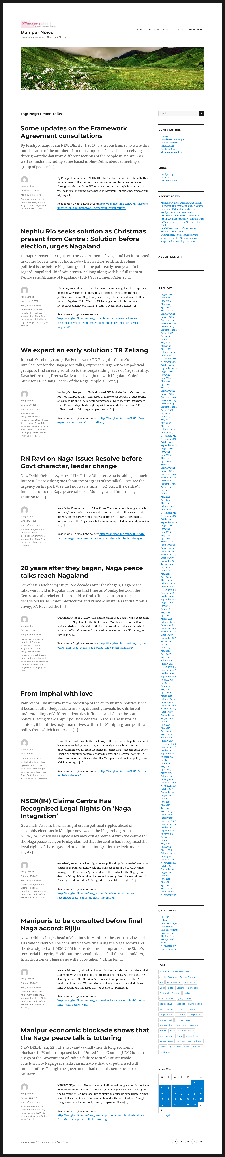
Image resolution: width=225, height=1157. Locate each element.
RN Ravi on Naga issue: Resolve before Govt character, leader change (81, 462)
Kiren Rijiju (40, 998)
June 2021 (165, 493)
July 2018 (165, 606)
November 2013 (168, 786)
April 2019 (166, 577)
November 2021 (168, 477)
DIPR (162, 988)
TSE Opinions (40, 778)
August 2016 (167, 680)
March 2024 (167, 387)
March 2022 (167, 464)
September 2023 (169, 407)
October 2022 (167, 442)
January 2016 (167, 702)
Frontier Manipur (169, 923)
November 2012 (168, 824)
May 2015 (165, 728)
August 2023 (167, 410)
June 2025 (166, 339)
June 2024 (166, 378)
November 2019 (168, 554)
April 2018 (166, 615)
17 (162, 1099)
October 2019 (167, 558)
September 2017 (168, 638)
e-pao (170, 988)
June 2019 (166, 570)
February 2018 (168, 622)
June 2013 (165, 802)
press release (192, 1036)
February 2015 (168, 737)
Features (176, 993)
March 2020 (167, 542)
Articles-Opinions (168, 977)
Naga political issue (36, 319)
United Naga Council (35, 897)
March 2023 (166, 426)
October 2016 (167, 673)
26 (175, 1104)
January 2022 (167, 471)
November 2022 (168, 439)
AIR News (164, 971)
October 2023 (167, 403)
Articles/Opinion (188, 977)
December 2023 (168, 397)
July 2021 (165, 490)
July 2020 (165, 529)
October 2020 (167, 519)
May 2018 (165, 612)
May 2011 (165, 882)
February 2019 (168, 583)
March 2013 (166, 811)
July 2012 (165, 837)
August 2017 (167, 641)
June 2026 (166, 301)
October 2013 (167, 789)
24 (161, 1104)
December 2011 (168, 859)
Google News (167, 926)
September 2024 (169, 368)
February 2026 (168, 314)
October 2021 (167, 480)
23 (201, 1099)
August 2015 (167, 718)
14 (188, 1093)
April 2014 (166, 769)
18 (168, 1099)
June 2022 (166, 455)
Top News (197, 1046)
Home (140, 29)
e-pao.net (165, 136)
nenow (162, 1030)
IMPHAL (170, 1009)
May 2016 (165, 689)
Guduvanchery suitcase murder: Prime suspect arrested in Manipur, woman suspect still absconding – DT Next (179, 238)
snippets (198, 1041)
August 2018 (167, 603)
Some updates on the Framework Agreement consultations (74, 131)
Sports (162, 1046)
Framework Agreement (32, 199)
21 (188, 1099)
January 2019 (167, 586)
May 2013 (165, 805)
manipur (180, 1014)
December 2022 (168, 436)
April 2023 (166, 423)
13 (181, 1093)
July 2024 (165, 375)
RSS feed (165, 177)
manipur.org (196, 29)
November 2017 (168, 631)
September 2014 (168, 753)
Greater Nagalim (29, 888)
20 (181, 1099)
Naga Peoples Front (30, 426)
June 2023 (166, 416)
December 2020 (168, 513)
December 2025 (168, 320)
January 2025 (167, 355)
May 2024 (165, 381)
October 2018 (167, 596)
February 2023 (168, 429)
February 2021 (168, 506)
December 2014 (168, 744)
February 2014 (168, 776)
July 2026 (165, 297)
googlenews (165, 1004)
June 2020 (166, 532)
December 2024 (168, 358)
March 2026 (167, 310)
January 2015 (167, 741)
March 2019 (166, 580)
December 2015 (168, 705)
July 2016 (165, 683)
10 (162, 1093)
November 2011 (168, 863)
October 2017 (167, 635)
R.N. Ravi (39, 208)
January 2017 (167, 664)
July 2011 (165, 875)
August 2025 (167, 333)
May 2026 (166, 304)
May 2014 (165, 766)
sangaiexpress (184, 1041)
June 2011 (165, 879)
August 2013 (167, 795)
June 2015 (165, 725)
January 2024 (167, 394)
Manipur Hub (167, 936)
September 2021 (168, 484)
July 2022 (165, 452)
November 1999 (168, 895)
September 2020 (169, 522)
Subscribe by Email (170, 181)
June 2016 (166, 686)
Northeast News (186, 1030)
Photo (179, 1036)
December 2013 (168, 782)
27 (181, 1104)
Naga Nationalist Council (33, 658)
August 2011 (166, 872)
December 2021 (168, 474)
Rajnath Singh (28, 322)
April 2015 (166, 731)
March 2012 (166, 850)
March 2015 (166, 734)
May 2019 (165, 574)
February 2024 (168, 391)
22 (194, 1099)
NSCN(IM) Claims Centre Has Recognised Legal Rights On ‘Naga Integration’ (76, 808)
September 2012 (168, 830)
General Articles (167, 998)
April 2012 (166, 847)
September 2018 (168, 599)
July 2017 (165, 644)
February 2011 (167, 891)
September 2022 (169, 445)
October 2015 (167, 712)
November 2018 (168, 593)
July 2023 (165, 413)
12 (175, 1093)
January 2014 (167, 779)
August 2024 (167, 371)
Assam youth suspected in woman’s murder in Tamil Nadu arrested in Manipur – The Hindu (182, 222)
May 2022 (165, 458)
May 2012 (165, 843)
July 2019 (165, 567)
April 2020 (166, 538)
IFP (161, 1009)
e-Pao (164, 920)
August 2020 (167, 525)
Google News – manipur (173, 139)
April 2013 (166, 808)
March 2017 (166, 657)
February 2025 (168, 352)
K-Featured (192, 1009)
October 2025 (167, 326)
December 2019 (168, 551)
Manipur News (37, 32)
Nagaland (182, 1025)
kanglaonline (27, 186)
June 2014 (165, 763)
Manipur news (183, 1020)
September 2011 (168, 869)
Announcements (180, 971)
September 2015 (168, 715)
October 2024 (167, 365)
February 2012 (168, 853)
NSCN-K (42, 542)
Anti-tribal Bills (28, 762)
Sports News (175, 1046)
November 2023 (168, 400)
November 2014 (168, 747)
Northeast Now (168, 149)
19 (175, 1099)
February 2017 (168, 660)
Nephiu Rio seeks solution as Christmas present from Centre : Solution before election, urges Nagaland (83, 239)
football (187, 993)
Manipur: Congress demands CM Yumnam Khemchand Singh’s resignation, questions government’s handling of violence (182, 206)
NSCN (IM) (26, 432)
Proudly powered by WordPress (53, 1142)
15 (194, 1093)
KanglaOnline (28, 195)
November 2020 (168, 516)
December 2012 (168, 821)
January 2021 (167, 509)
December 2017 (168, 628)
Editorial (180, 988)
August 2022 (167, 448)
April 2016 (166, 692)
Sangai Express (168, 949)
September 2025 (169, 330)
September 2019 (169, 561)
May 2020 (165, 535)
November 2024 (168, 362)
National (194, 1025)
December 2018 (168, 590)
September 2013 (168, 792)
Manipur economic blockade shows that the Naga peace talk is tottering (85, 1033)
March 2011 (166, 888)
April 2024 (166, 384)
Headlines (26, 202)
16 (201, 1093)
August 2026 (167, 294)
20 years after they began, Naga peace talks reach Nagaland (82, 571)
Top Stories (164, 1052)
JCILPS (180, 1009)
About (167, 29)
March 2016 (166, 696)
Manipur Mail (167, 939)
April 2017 (166, 654)
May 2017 (165, 651)
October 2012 (167, 827)
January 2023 (167, 432)
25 (168, 1104)
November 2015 (168, 708)
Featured (25, 991)
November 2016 (168, 670)
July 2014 (165, 760)
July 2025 (165, 336)
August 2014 (167, 757)
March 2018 (166, 619)
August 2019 (167, 564)
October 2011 (167, 866)
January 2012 (167, 856)
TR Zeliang (35, 436)
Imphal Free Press (169, 142)
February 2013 (167, 814)
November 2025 (168, 323)
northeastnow (166, 1036)
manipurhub (165, 1020)
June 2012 (165, 840)
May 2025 (165, 342)
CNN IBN (165, 917)
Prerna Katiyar (39, 432)
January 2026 (167, 317)
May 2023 (165, 419)
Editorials (193, 988)
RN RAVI (40, 322)
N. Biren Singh (166, 1025)
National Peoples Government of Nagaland (34, 664)
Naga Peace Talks (29, 205)
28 (188, 1104)
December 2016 (168, 667)
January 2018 (167, 625)
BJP (23, 413)
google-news (184, 998)
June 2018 (165, 609)
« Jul (167, 1115)
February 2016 (168, 699)
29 (194, 1104)
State (186, 1046)
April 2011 (165, 885)
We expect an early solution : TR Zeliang (84, 350)
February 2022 (168, 468)
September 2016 (169, 676)
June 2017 (165, 647)
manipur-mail (195, 1014)
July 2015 (165, 721)
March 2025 (167, 349)
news (172, 1030)
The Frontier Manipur (171, 152)
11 (168, 1093)
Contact (180, 29)
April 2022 (166, 461)
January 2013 (167, 818)
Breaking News (174, 982)
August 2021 (167, 487)
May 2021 (165, 497)
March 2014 (166, 773)
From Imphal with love (57, 693)
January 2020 (167, 548)
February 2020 (168, 545)
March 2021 (166, 503)
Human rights (195, 1004)
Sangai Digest (166, 1041)
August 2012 (167, 834)
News (151, 29)
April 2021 (166, 500)
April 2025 (166, 346)
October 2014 (167, 750)
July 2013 (165, 798)
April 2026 (166, 307)
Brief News (190, 982)
